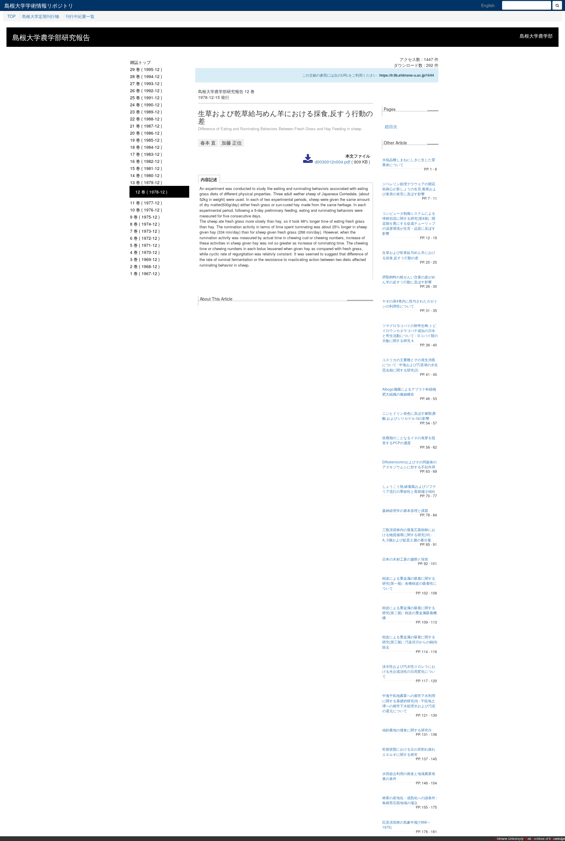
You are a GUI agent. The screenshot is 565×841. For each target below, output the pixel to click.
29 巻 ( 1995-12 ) (146, 69)
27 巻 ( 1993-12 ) (146, 83)
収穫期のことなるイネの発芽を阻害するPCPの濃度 (408, 440)
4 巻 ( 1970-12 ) (145, 252)
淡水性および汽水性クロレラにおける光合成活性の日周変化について (408, 671)
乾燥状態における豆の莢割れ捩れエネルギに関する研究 (408, 751)
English (488, 5)
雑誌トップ (140, 62)
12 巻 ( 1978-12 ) (151, 192)
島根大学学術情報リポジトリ (38, 5)
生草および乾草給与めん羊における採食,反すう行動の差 (408, 255)
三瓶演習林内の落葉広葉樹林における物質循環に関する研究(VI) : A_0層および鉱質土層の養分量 (408, 534)
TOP (11, 16)
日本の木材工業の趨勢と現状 (405, 558)
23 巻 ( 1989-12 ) (146, 112)
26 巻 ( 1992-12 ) (146, 90)
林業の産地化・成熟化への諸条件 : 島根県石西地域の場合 (409, 800)
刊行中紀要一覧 (80, 16)
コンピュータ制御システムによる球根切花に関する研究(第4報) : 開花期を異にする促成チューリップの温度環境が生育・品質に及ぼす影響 (408, 223)
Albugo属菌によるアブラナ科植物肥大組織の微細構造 (409, 391)
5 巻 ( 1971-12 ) (145, 245)
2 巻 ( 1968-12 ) (145, 266)
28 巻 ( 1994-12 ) (146, 76)
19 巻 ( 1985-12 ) (146, 140)
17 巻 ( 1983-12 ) (146, 154)
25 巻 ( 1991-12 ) (146, 97)
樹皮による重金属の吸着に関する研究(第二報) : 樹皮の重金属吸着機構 (409, 612)
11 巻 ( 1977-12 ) (146, 203)
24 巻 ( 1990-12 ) (146, 105)
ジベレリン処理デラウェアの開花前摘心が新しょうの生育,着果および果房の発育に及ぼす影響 (409, 188)
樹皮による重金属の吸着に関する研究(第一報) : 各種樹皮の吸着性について (409, 583)
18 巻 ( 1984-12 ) (146, 147)
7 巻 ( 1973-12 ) (145, 231)
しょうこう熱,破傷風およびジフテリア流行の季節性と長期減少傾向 (409, 489)
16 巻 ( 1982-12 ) (146, 161)
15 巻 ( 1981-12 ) (146, 168)
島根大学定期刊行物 (40, 16)
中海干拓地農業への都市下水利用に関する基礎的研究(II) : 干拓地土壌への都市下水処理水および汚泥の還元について (408, 703)
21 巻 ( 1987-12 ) (146, 126)
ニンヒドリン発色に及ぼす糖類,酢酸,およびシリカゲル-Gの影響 (409, 416)
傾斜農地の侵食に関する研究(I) (406, 729)
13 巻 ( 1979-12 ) (146, 182)
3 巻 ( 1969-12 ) (145, 259)
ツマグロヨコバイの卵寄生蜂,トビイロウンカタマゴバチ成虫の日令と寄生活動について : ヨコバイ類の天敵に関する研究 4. (410, 333)
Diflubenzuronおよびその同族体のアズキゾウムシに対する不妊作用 (409, 464)
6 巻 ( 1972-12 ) (145, 238)
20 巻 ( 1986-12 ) (146, 133)
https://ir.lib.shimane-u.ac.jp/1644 (406, 75)
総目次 (391, 126)
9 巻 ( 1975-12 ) (145, 217)
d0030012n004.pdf (332, 162)
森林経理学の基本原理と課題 (405, 510)
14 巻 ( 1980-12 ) (146, 175)
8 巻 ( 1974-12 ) (145, 224)
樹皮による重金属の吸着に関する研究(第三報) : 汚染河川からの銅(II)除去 (409, 641)
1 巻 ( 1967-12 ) (145, 273)
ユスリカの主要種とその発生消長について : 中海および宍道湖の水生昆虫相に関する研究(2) (410, 364)
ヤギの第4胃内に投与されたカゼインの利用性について (409, 303)
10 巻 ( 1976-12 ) (146, 210)
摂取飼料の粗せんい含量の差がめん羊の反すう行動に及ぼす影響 (408, 279)
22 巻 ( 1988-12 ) (146, 119)
